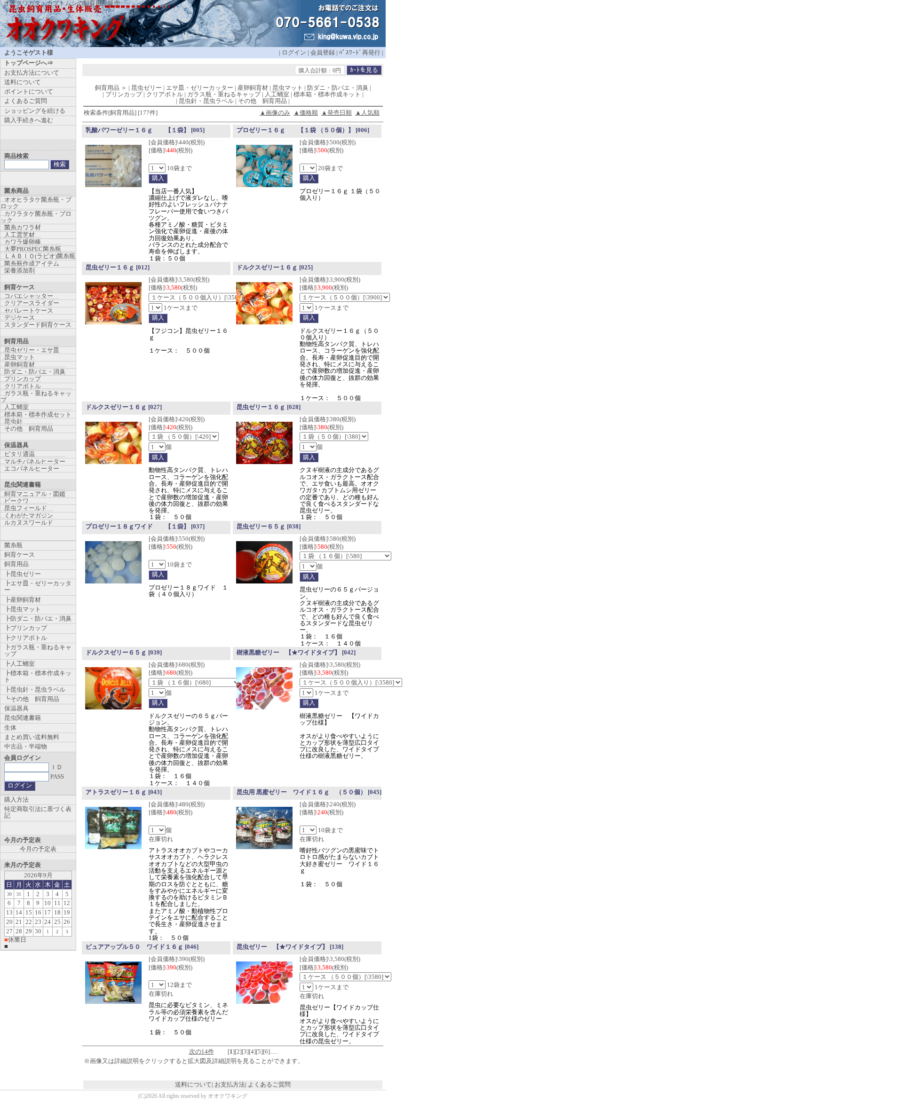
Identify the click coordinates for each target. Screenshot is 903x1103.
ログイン (294, 52)
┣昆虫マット (22, 609)
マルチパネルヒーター (34, 461)
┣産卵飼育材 (22, 599)
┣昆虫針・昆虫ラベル (34, 689)
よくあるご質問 (269, 1084)
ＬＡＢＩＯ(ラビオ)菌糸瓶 (39, 256)
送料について (193, 1084)
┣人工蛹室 (19, 663)
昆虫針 (13, 421)
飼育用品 (16, 563)
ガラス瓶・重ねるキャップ (35, 396)
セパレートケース (28, 310)
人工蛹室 (16, 406)
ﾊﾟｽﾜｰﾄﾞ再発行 (359, 52)
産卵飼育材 (19, 364)
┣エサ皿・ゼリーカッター (37, 586)
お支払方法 (229, 1084)
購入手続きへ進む (28, 120)
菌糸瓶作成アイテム (31, 263)
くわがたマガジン (28, 515)
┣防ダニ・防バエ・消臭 (37, 618)
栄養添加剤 (19, 270)
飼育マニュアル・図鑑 (34, 493)
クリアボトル (22, 386)
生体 (10, 727)
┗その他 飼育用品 (31, 698)
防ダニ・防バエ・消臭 (34, 371)
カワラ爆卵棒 (22, 241)
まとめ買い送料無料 (31, 737)
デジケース (19, 317)
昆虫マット (19, 357)
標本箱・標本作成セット (37, 414)
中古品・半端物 (25, 746)
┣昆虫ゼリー (22, 573)
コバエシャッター (28, 295)
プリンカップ (22, 378)
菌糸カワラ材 (22, 227)
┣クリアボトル (25, 637)
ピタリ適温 (19, 453)
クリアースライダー (31, 303)
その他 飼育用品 (28, 428)
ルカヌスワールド (28, 522)
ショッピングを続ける (34, 110)
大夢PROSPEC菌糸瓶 (32, 248)
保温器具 (16, 708)
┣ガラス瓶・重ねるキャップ (37, 650)
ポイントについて (28, 91)
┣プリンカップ (25, 627)
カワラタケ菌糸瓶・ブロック (35, 217)
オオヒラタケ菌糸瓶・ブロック (35, 203)
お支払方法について (31, 72)
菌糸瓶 (13, 545)
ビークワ (16, 500)
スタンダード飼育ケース (37, 324)
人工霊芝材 (19, 234)
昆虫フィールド (25, 508)
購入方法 (16, 799)
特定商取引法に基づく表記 (37, 812)
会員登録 (322, 52)
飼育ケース (19, 554)
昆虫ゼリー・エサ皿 (31, 350)
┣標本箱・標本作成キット (37, 676)
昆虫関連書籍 (22, 717)
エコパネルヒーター (31, 468)
